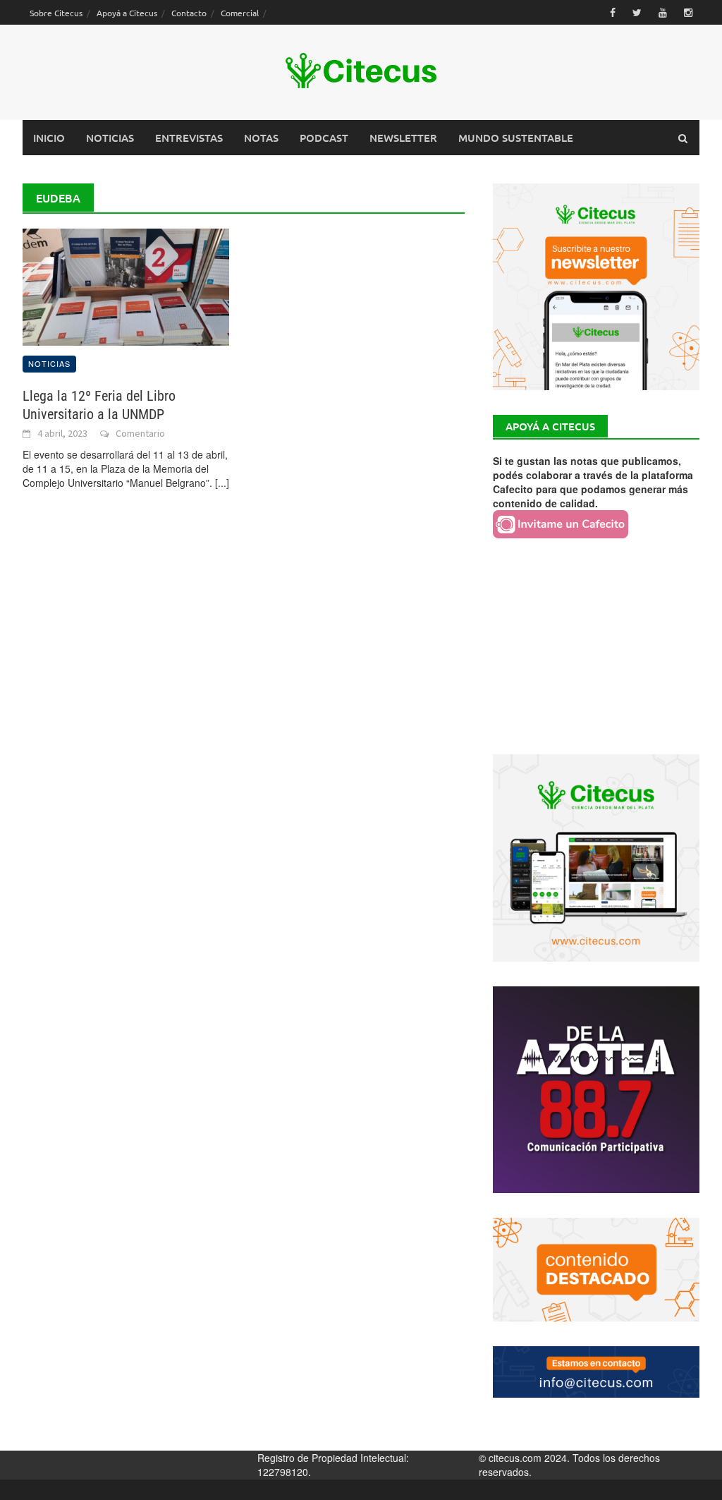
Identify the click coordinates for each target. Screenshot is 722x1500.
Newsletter (403, 138)
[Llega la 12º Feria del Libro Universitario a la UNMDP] (126, 286)
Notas (261, 138)
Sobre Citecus (56, 12)
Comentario (140, 433)
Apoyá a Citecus (127, 12)
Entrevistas (189, 138)
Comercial (240, 12)
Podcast (324, 138)
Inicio (49, 138)
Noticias (110, 138)
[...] (222, 483)
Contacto (189, 12)
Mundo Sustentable (515, 138)
